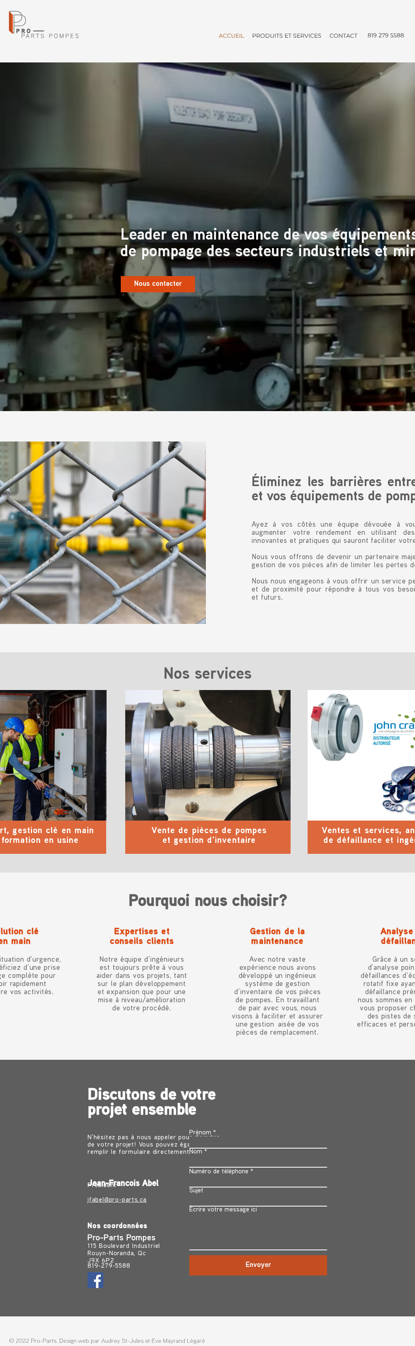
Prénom (200, 1133)
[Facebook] (95, 1280)
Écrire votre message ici (223, 1210)
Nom (195, 1152)
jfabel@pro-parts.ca (117, 1200)
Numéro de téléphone (218, 1172)
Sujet (196, 1191)
